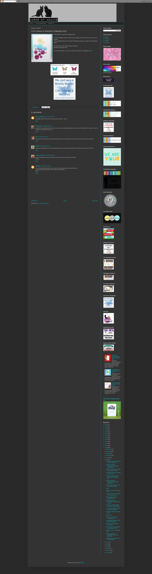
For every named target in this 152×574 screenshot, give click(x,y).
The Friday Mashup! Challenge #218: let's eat (113, 473)
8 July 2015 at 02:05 (49, 116)
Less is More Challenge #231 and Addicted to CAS (113, 527)
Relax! (107, 488)
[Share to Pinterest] (49, 107)
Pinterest (107, 40)
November (108, 451)
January (108, 552)
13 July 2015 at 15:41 (50, 155)
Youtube (107, 37)
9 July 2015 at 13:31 (44, 146)
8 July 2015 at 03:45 (47, 126)
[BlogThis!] (44, 107)
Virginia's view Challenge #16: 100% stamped (113, 539)
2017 (106, 443)
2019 (106, 439)
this (92, 50)
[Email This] (42, 107)
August (108, 457)
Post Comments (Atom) (43, 203)
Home (31, 23)
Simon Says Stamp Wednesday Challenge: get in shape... (113, 502)
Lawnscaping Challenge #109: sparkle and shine (113, 521)
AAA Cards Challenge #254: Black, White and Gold (116, 357)
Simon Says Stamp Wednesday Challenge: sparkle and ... (112, 482)
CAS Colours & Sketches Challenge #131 (112, 517)
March (107, 548)
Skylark (37, 146)
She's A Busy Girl (39, 116)
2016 (106, 445)
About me (51, 23)
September (109, 455)
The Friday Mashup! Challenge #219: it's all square (113, 462)
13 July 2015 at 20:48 (46, 166)
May (107, 544)
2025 (106, 427)
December (108, 449)
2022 (106, 433)
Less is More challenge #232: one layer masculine (113, 509)
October (108, 453)
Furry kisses (109, 515)
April (107, 546)
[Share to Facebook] (47, 107)
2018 (106, 441)
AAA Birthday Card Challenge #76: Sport (116, 371)
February (108, 550)
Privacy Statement (41, 23)
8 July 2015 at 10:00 (43, 136)
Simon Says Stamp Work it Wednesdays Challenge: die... (112, 477)
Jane (36, 136)
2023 (106, 431)
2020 (106, 437)
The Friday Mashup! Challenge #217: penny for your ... (113, 494)
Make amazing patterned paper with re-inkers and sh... (113, 470)
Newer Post (34, 200)
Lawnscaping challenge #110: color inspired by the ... (113, 485)
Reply (36, 121)
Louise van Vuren (39, 155)
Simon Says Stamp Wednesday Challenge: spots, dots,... (112, 535)
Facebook (107, 38)
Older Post (95, 200)
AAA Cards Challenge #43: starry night (112, 524)
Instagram (107, 42)
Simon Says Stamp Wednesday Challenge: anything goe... (112, 466)
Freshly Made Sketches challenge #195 (111, 497)
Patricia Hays (38, 126)
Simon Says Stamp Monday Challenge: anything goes (113, 505)
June (107, 542)
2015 (106, 447)
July (107, 459)
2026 (106, 424)
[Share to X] (46, 107)
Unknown (37, 166)
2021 (106, 435)
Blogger (82, 562)
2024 (106, 429)
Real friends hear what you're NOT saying (116, 384)
